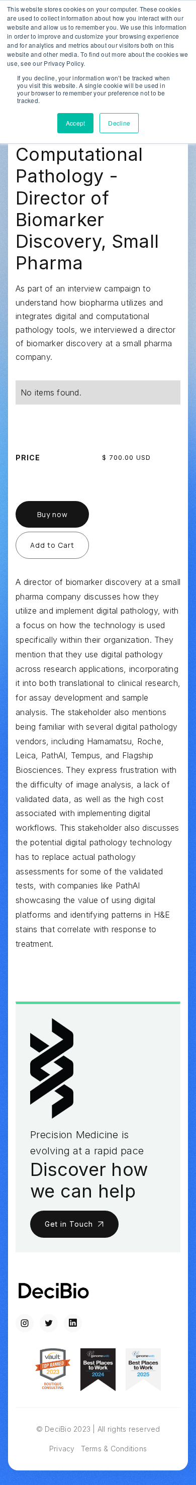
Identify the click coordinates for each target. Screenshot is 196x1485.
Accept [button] (75, 123)
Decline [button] (119, 123)
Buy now (52, 514)
